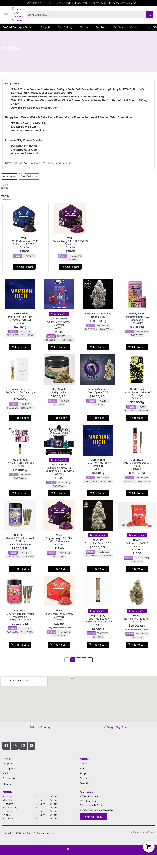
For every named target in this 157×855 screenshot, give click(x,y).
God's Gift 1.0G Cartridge (20, 392)
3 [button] (84, 660)
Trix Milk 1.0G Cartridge (20, 462)
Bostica (136, 615)
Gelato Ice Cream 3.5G (98, 543)
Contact (85, 778)
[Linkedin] (23, 746)
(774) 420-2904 (89, 796)
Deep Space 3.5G (98, 392)
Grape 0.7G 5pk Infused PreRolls (20, 540)
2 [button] (78, 660)
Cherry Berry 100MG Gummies (59, 323)
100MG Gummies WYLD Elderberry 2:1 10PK (24, 243)
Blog (82, 768)
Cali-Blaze (137, 459)
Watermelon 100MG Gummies (137, 545)
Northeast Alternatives (98, 313)
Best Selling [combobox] (27, 176)
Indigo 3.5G (59, 392)
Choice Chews (59, 318)
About (83, 763)
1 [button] (72, 660)
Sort (23, 173)
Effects (6, 784)
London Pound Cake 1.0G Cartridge (137, 394)
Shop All (7, 763)
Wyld (24, 238)
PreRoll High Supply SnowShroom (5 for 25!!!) (98, 620)
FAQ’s (83, 773)
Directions (86, 783)
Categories (9, 768)
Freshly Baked (137, 313)
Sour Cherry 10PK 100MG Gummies (59, 615)
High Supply (59, 389)
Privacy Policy (132, 832)
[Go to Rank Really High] (78, 850)
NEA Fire (98, 539)
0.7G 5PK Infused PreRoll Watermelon (20, 615)
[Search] (149, 14)
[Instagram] (15, 746)
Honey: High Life (20, 389)
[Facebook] (6, 746)
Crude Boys (137, 389)
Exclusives (8, 778)
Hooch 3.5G (98, 316)
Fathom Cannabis (98, 389)
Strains (15, 42)
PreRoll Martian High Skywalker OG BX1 (20, 318)
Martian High (20, 313)
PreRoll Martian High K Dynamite (98, 464)
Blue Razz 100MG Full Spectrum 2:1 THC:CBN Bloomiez (59, 470)
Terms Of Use (148, 832)
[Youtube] (31, 746)
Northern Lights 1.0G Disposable (137, 318)
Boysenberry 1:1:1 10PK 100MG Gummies (70, 243)
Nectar (137, 539)
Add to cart (26, 266)
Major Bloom (20, 459)
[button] (6, 15)
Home (5, 42)
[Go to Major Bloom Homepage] (17, 14)
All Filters (11, 176)
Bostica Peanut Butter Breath (136, 620)
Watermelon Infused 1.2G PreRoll (137, 464)
